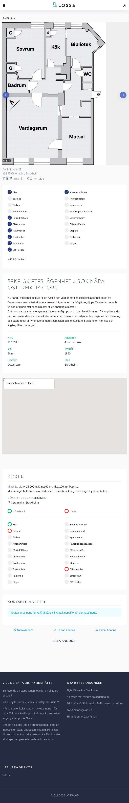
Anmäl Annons (107, 630)
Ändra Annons (24, 630)
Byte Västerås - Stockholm (82, 690)
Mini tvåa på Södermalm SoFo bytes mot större (95, 703)
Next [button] (123, 93)
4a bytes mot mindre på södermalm (88, 696)
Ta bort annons (66, 630)
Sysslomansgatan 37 (79, 710)
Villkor (6, 775)
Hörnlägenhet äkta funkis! (82, 716)
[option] (64, 93)
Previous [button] (6, 93)
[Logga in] (124, 3)
